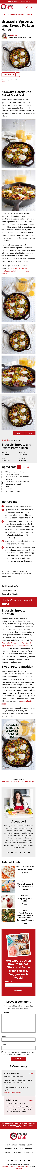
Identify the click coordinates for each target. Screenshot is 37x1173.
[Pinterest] (12, 852)
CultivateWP (19, 1168)
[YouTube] (29, 852)
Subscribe (18, 990)
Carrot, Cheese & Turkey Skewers (25, 885)
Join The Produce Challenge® (18, 1)
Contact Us (28, 1152)
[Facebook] (16, 852)
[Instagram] (8, 852)
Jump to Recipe (8, 74)
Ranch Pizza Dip (25, 869)
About (29, 1145)
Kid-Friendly (24, 781)
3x (28, 467)
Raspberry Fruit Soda (25, 899)
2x (23, 467)
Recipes (29, 14)
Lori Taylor (13, 35)
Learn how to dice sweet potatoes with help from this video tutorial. (16, 271)
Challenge (18, 1149)
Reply (31, 1073)
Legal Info (26, 1166)
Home (4, 14)
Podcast (28, 1149)
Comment (7, 1012)
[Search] (31, 7)
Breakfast (5, 781)
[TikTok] (25, 852)
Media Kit (18, 1152)
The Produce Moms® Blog (16, 14)
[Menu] (35, 7)
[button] (2, 440)
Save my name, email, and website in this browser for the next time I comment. (18, 1053)
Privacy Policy (5, 1166)
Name (5, 1036)
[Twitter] (20, 852)
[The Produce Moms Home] (7, 6)
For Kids (8, 1149)
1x (19, 467)
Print (30, 433)
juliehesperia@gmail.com (13, 1092)
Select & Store (11, 1145)
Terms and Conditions (17, 1166)
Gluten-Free (14, 781)
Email (8, 982)
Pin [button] (18, 433)
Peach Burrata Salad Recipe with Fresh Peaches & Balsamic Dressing (25, 916)
